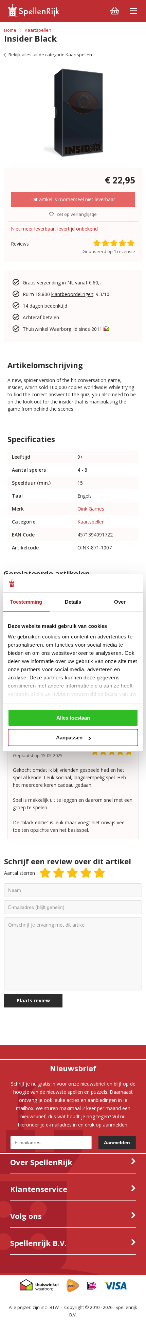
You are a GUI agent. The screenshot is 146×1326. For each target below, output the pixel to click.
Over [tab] (120, 602)
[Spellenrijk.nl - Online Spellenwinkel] (33, 15)
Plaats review (33, 1000)
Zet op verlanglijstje (76, 214)
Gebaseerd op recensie (109, 251)
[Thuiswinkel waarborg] (106, 329)
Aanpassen (69, 737)
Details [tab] (73, 602)
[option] (73, 113)
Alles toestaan (73, 718)
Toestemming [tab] (26, 602)
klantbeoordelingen (72, 294)
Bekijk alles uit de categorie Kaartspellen (50, 54)
